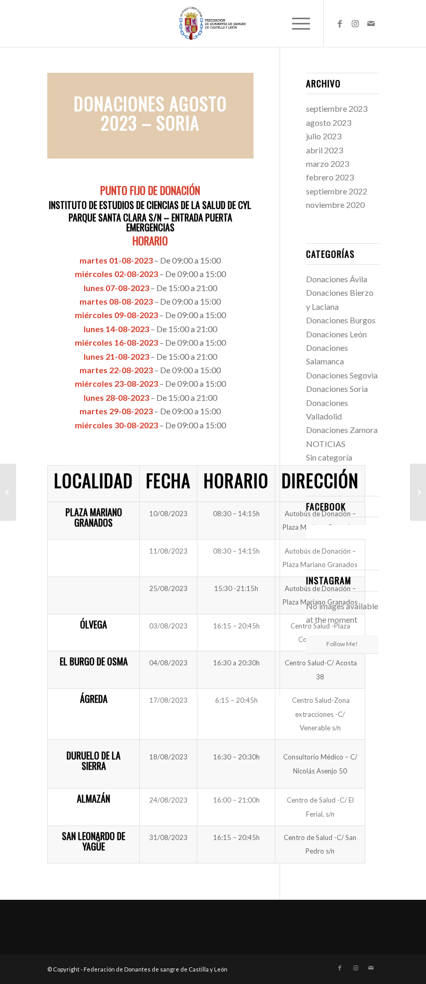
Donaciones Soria (337, 388)
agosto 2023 (328, 122)
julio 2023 (323, 136)
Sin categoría (329, 457)
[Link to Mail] (371, 23)
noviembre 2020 (335, 204)
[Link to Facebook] (340, 23)
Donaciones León (336, 334)
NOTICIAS (325, 444)
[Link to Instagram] (355, 23)
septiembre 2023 (336, 108)
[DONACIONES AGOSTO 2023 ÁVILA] (418, 492)
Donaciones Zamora (342, 430)
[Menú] (296, 23)
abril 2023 (324, 150)
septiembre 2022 (336, 191)
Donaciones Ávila (336, 279)
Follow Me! (342, 644)
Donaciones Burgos (341, 320)
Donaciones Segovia (342, 375)
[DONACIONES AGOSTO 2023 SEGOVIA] (8, 492)
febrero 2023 (330, 177)
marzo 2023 (327, 163)
